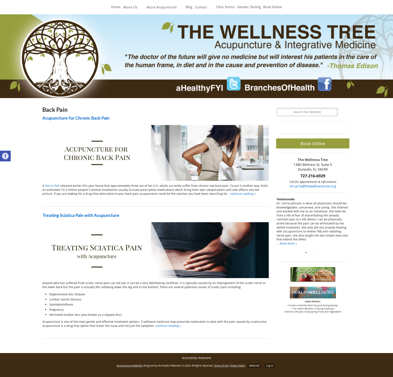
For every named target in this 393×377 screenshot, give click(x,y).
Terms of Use (221, 365)
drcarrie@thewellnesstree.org (313, 186)
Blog (189, 7)
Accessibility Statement (196, 358)
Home (116, 7)
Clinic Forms (225, 7)
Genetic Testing (249, 7)
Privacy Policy (237, 365)
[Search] (344, 112)
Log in (269, 365)
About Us (130, 7)
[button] (5, 156)
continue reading (243, 194)
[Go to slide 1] (302, 252)
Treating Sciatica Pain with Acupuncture (80, 215)
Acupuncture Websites (130, 365)
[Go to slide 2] (307, 252)
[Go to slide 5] (323, 252)
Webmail (254, 365)
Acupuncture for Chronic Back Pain (76, 117)
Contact (201, 7)
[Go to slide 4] (318, 252)
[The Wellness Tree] (196, 56)
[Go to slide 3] (312, 252)
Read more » (288, 243)
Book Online (272, 7)
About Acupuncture (161, 7)
